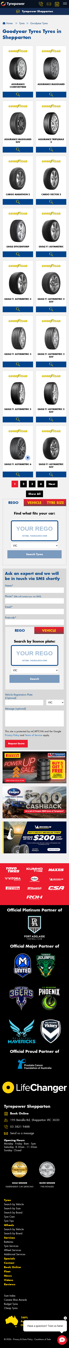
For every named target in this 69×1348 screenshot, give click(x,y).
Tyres (7, 1200)
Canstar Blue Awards (15, 1300)
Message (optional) (15, 708)
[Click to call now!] (41, 4)
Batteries (8, 1242)
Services (9, 1237)
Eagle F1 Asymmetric (51, 246)
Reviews (9, 1284)
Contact (9, 1263)
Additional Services (14, 1254)
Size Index (9, 1295)
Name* (9, 585)
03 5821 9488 (20, 1127)
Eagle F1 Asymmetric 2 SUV (51, 300)
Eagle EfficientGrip (18, 246)
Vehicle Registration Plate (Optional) (18, 696)
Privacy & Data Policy (23, 1339)
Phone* (23, 596)
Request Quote (16, 743)
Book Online (12, 1267)
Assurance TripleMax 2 (51, 140)
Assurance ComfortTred (18, 85)
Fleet (7, 1271)
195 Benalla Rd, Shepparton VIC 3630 (34, 1120)
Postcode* (10, 617)
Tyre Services (11, 1246)
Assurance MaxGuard (51, 84)
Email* (9, 607)
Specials (9, 1258)
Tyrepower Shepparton (37, 11)
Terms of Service (33, 735)
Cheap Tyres (10, 1308)
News (8, 1275)
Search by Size (12, 1208)
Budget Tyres (11, 1304)
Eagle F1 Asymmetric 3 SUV (51, 355)
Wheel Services (12, 1250)
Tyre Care (9, 1216)
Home (9, 23)
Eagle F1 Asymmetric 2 (17, 299)
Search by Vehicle (14, 1204)
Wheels (9, 1225)
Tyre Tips (9, 1221)
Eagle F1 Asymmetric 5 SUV (51, 410)
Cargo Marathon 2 (18, 194)
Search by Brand (13, 1212)
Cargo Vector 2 (51, 194)
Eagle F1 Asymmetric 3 (17, 354)
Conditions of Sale (42, 1339)
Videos (8, 1280)
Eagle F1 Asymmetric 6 (17, 464)
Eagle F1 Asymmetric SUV (51, 465)
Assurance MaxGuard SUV (17, 140)
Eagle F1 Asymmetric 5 (17, 409)
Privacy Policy (12, 735)
